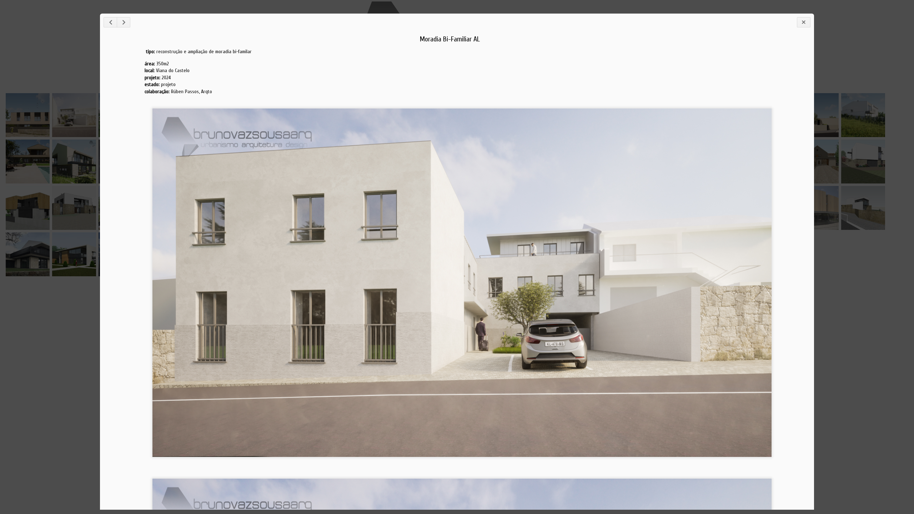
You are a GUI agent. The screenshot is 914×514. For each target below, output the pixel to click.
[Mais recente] (110, 22)
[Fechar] (803, 22)
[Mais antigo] (123, 22)
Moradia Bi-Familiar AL (450, 39)
